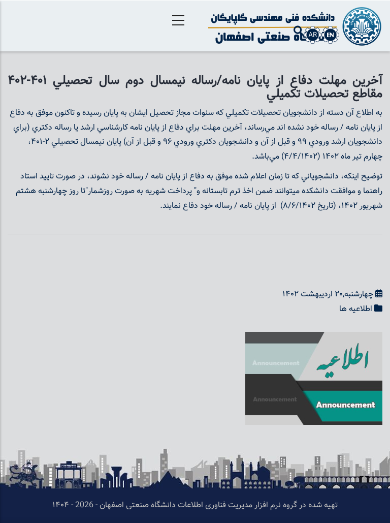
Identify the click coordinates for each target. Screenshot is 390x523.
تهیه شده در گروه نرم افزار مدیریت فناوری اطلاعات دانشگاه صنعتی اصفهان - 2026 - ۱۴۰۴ (195, 505)
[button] (313, 338)
